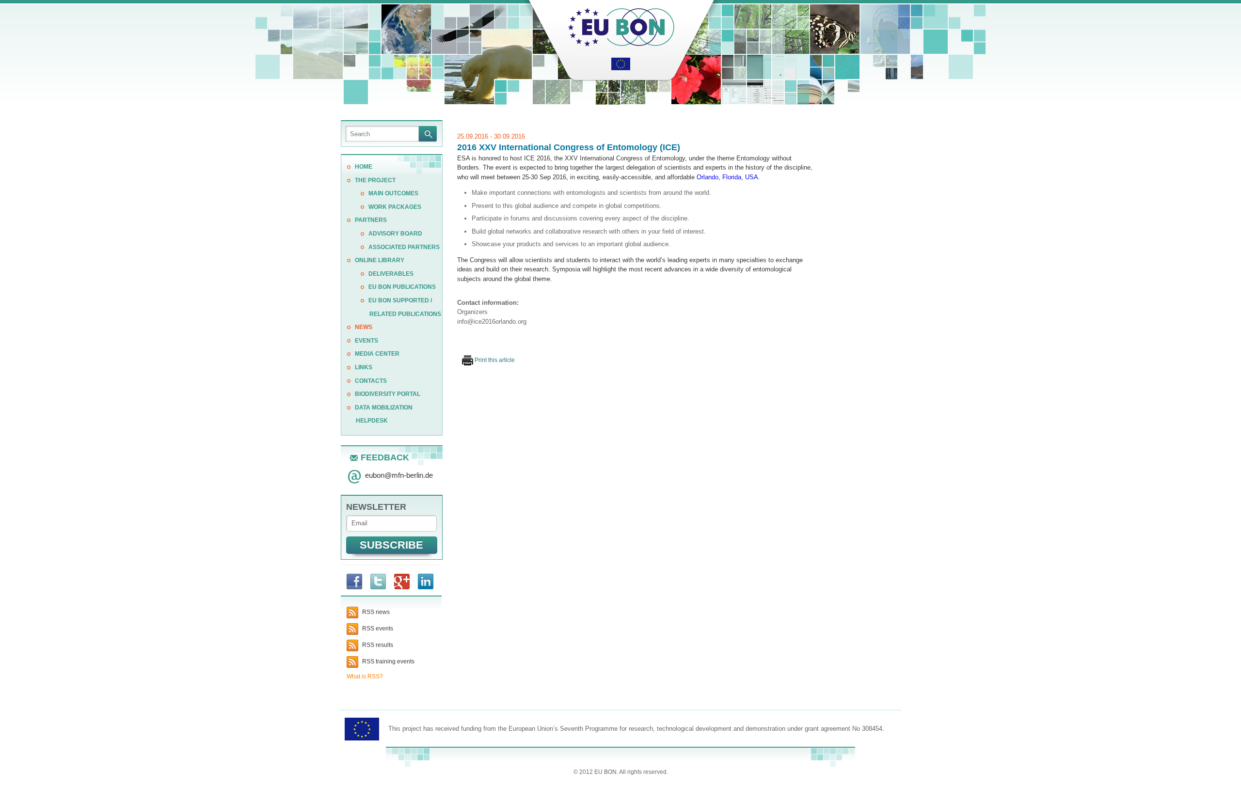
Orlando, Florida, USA (727, 177)
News (363, 327)
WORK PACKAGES (394, 207)
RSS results (377, 645)
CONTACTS (371, 380)
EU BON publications (402, 286)
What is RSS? (365, 676)
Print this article (494, 360)
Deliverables (391, 273)
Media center (377, 353)
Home (363, 166)
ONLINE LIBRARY (379, 260)
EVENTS (366, 340)
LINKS (363, 367)
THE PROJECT (375, 180)
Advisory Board (395, 233)
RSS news (375, 612)
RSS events (377, 628)
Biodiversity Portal (387, 394)
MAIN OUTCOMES (393, 193)
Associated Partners (404, 247)
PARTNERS (371, 220)
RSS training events (387, 661)
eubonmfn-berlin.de (399, 475)
